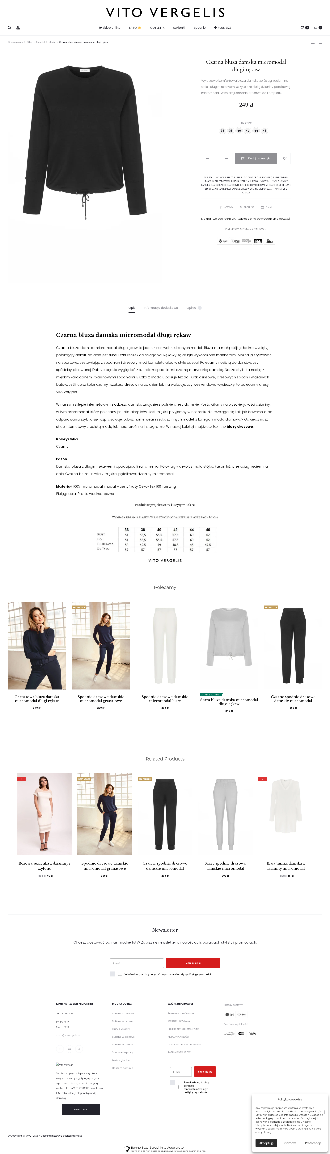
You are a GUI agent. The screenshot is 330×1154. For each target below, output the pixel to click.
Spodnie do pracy (122, 1052)
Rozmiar (246, 122)
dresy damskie (232, 188)
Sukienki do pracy (122, 1044)
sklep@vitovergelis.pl (68, 1035)
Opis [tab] (132, 308)
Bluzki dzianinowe (214, 188)
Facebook (228, 207)
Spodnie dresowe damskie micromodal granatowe (101, 699)
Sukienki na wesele (123, 1013)
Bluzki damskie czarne (256, 185)
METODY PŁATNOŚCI (178, 1036)
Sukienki (179, 27)
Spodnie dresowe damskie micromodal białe (165, 699)
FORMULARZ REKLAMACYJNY (183, 1029)
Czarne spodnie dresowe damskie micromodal (293, 699)
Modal (52, 42)
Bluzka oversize (235, 185)
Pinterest (249, 207)
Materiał (40, 42)
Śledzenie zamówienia (181, 1013)
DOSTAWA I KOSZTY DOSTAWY (184, 1044)
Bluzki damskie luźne (279, 185)
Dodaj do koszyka (259, 158)
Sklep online (112, 27)
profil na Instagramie (147, 426)
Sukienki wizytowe (122, 1021)
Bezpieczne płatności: (236, 1024)
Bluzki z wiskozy (121, 1029)
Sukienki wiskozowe (123, 1036)
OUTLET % (157, 27)
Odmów (290, 1143)
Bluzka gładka (218, 185)
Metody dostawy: (233, 1004)
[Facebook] (60, 1049)
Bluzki (237, 177)
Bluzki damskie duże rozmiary (256, 177)
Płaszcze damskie (122, 1068)
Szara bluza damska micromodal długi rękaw (229, 702)
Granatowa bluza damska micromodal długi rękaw (37, 699)
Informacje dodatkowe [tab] (161, 308)
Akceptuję (266, 1143)
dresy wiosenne (249, 188)
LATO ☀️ (135, 27)
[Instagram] (79, 1049)
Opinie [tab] (194, 308)
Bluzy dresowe (222, 181)
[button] (162, 726)
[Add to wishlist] (284, 158)
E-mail (269, 207)
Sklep (29, 42)
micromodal (265, 188)
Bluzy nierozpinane (241, 181)
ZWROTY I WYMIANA (179, 1021)
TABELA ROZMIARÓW (179, 1052)
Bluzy (230, 177)
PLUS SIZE (224, 27)
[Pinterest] (69, 1049)
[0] (302, 27)
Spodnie (200, 27)
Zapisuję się (193, 962)
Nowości (264, 181)
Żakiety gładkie (120, 1060)
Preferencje (313, 1143)
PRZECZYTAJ (81, 1109)
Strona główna (15, 42)
